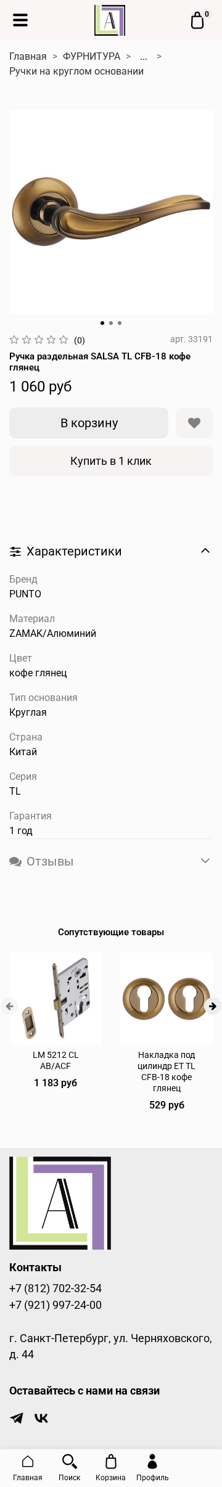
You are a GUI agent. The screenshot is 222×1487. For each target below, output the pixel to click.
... (143, 56)
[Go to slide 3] (119, 323)
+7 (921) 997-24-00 (55, 1305)
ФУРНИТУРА (91, 56)
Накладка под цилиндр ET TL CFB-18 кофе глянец (166, 1072)
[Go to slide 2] (111, 323)
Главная (28, 56)
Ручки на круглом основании (76, 71)
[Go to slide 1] (102, 323)
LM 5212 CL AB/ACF (56, 1060)
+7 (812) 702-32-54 (55, 1288)
